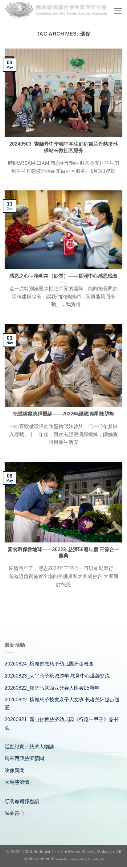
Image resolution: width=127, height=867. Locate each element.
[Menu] (117, 10)
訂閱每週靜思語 (22, 801)
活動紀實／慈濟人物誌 (29, 746)
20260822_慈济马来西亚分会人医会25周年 (52, 688)
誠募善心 (14, 813)
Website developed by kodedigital (79, 859)
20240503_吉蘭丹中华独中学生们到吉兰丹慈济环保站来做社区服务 (63, 147)
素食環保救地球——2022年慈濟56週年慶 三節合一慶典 (63, 553)
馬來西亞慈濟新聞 (24, 758)
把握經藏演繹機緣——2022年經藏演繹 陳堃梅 (63, 413)
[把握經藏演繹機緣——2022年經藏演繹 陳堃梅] (63, 365)
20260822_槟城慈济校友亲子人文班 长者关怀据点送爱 (62, 703)
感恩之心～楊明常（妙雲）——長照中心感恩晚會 (63, 275)
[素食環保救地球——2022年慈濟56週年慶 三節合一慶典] (63, 502)
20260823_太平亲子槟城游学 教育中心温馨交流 (57, 675)
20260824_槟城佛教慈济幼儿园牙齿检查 (49, 663)
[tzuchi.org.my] (57, 10)
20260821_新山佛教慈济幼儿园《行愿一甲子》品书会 (61, 723)
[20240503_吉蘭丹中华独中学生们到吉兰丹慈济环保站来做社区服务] (63, 93)
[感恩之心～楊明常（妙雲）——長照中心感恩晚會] (63, 229)
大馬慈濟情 (17, 782)
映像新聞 (14, 770)
